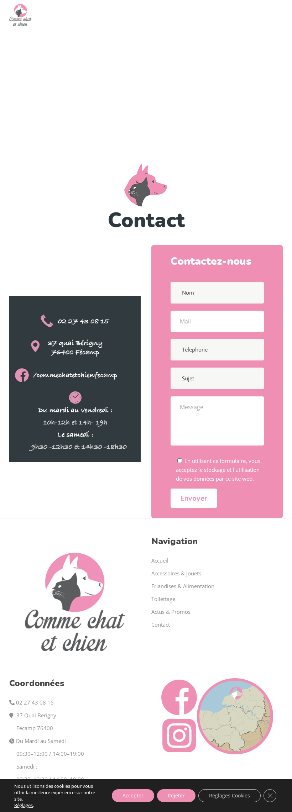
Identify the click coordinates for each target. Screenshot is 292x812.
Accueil (159, 560)
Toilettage (163, 598)
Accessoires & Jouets (176, 573)
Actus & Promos (171, 611)
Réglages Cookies (229, 795)
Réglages (23, 805)
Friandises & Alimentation (182, 586)
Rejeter (176, 795)
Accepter (133, 795)
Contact (160, 624)
